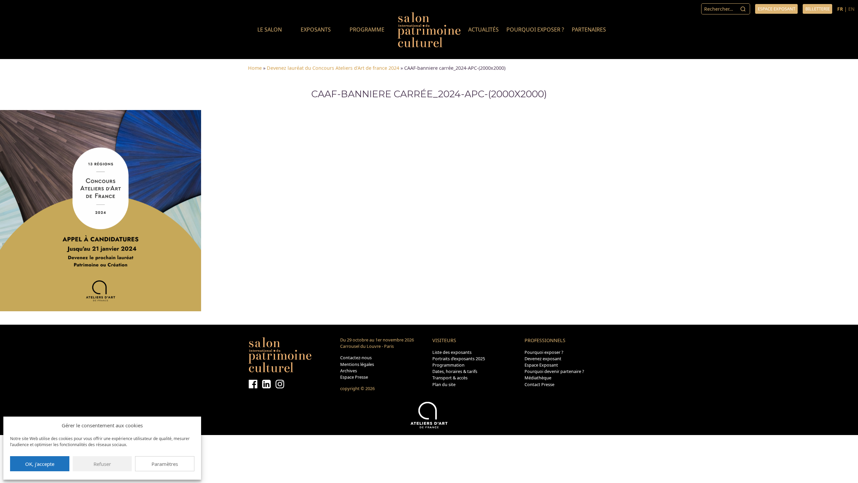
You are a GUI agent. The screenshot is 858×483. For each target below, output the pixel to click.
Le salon (269, 29)
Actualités (483, 29)
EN (851, 9)
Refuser (102, 464)
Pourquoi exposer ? (535, 29)
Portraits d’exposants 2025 (458, 359)
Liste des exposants (452, 352)
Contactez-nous (356, 358)
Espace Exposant (541, 365)
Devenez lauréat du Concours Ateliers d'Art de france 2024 (333, 68)
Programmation (448, 365)
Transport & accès (450, 378)
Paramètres (164, 464)
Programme (367, 29)
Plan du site (443, 384)
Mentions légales (357, 364)
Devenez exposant (543, 359)
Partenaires (589, 29)
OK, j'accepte (39, 464)
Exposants (316, 29)
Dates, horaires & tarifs (454, 371)
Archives (348, 371)
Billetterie (817, 9)
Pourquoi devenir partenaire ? (554, 371)
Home (255, 68)
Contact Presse (539, 384)
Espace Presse (354, 377)
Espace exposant (776, 9)
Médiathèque (538, 378)
